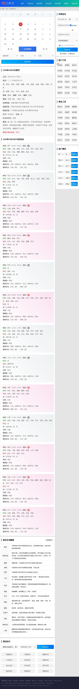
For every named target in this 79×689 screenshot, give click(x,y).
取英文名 (74, 3)
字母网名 (60, 118)
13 (35, 29)
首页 (22, 3)
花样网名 (67, 107)
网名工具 (34, 680)
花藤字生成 (67, 112)
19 (28, 34)
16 (5, 34)
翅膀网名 (74, 107)
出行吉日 (27, 665)
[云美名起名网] (8, 3)
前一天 (10, 49)
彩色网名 (74, 112)
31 (13, 44)
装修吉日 (46, 660)
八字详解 (74, 82)
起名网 (10, 680)
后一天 (45, 49)
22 (50, 34)
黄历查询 (60, 82)
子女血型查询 (74, 93)
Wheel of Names (58, 680)
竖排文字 (67, 124)
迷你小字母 (60, 140)
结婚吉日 (9, 654)
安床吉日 (27, 671)
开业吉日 (27, 660)
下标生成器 (74, 135)
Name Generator (49, 680)
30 (5, 44)
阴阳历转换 (60, 93)
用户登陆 (63, 54)
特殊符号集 (67, 129)
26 (28, 39)
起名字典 (58, 3)
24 (13, 39)
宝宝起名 (30, 3)
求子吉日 (46, 665)
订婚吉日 (27, 654)
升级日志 (40, 680)
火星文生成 (67, 118)
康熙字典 (21, 680)
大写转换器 (67, 140)
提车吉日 (9, 671)
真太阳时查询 (67, 93)
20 (35, 34)
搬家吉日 (46, 654)
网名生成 (60, 107)
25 (20, 39)
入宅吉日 (9, 660)
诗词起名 (60, 71)
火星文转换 (60, 112)
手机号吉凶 (67, 88)
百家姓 (66, 3)
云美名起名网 (20, 685)
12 (28, 29)
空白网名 (60, 129)
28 (43, 39)
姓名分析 (74, 65)
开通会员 (71, 54)
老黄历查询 (13, 9)
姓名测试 (39, 3)
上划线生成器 (74, 129)
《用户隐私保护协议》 (69, 45)
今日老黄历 (27, 49)
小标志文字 (60, 124)
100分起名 (67, 71)
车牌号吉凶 (60, 88)
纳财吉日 (46, 671)
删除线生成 (74, 118)
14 (43, 29)
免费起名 (67, 65)
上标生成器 (67, 135)
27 (35, 39)
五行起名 (74, 71)
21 (42, 34)
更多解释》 (49, 540)
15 (50, 29)
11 (20, 29)
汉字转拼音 (74, 140)
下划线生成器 (60, 135)
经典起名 (60, 65)
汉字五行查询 (74, 88)
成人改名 (48, 3)
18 (20, 34)
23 (5, 39)
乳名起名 (60, 76)
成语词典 (28, 680)
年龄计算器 (67, 82)
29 (50, 39)
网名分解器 (74, 124)
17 (13, 34)
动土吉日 (9, 665)
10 (13, 29)
